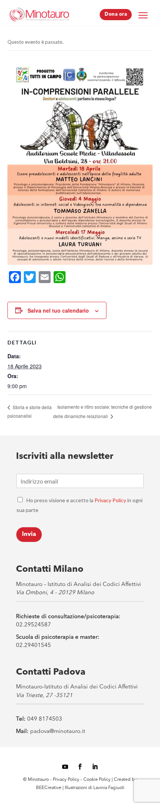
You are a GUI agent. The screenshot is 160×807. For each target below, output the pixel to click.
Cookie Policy (97, 779)
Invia (29, 534)
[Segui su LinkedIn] (95, 767)
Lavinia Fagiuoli (108, 788)
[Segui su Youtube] (65, 767)
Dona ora (116, 14)
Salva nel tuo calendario (58, 310)
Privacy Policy (110, 500)
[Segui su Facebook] (80, 767)
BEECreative (48, 788)
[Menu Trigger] (142, 14)
